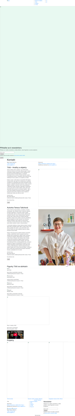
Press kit (32, 406)
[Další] (67, 266)
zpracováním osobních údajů (19, 155)
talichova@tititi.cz (10, 164)
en (46, 2)
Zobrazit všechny (37, 400)
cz (46, 0)
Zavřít (1, 157)
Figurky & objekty (38, 0)
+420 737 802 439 (11, 163)
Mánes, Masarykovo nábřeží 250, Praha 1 (46, 163)
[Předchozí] (66, 266)
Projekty (36, 3)
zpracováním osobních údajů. (51, 413)
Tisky (36, 2)
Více (8, 202)
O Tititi (36, 4)
